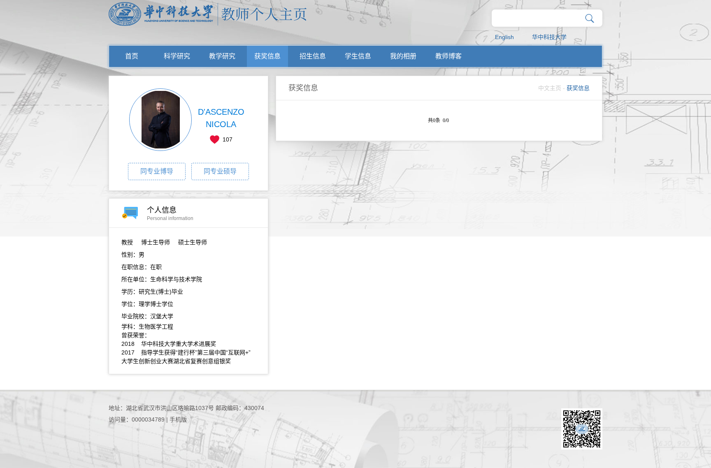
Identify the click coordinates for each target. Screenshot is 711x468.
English (504, 37)
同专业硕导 (220, 171)
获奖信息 (267, 56)
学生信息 (358, 56)
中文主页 (549, 88)
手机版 (178, 419)
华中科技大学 (549, 37)
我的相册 (403, 56)
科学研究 (177, 56)
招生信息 (313, 56)
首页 (131, 56)
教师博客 (448, 56)
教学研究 (222, 56)
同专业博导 (156, 171)
